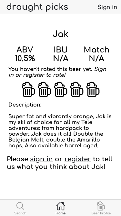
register (78, 159)
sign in (41, 159)
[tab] (20, 208)
